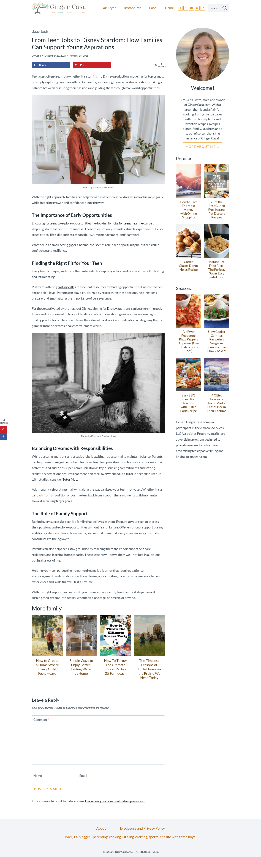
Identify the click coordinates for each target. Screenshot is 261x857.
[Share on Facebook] (3, 436)
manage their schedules (68, 462)
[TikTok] (202, 8)
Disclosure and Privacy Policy (142, 828)
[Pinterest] (197, 8)
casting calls (66, 287)
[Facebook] (180, 8)
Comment (41, 719)
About (101, 828)
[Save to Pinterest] (3, 429)
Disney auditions (118, 308)
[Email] (191, 8)
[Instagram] (185, 8)
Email (84, 775)
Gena (38, 55)
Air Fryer (109, 8)
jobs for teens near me (128, 223)
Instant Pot (132, 8)
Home (169, 8)
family (44, 31)
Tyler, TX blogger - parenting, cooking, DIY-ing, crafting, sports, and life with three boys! (131, 837)
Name (38, 775)
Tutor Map (69, 479)
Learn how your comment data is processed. (115, 801)
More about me (200, 147)
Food (153, 8)
